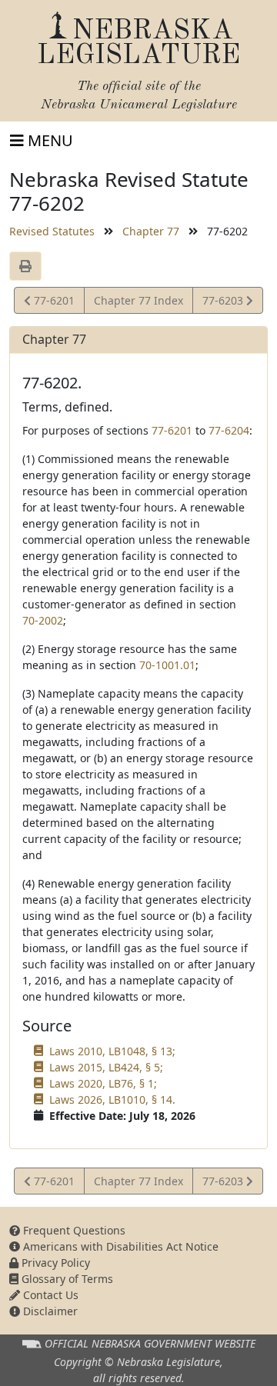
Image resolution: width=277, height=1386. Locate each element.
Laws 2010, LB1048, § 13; (112, 1051)
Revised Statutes (52, 231)
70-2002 (42, 620)
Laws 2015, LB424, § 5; (106, 1067)
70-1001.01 (167, 665)
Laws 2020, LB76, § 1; (103, 1083)
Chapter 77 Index (138, 300)
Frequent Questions (72, 1230)
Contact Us (49, 1295)
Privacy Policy (54, 1262)
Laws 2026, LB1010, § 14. (112, 1099)
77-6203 (224, 303)
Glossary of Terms (65, 1278)
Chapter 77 (150, 231)
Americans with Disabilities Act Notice (119, 1246)
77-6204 (229, 430)
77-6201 (52, 303)
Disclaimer (49, 1311)
